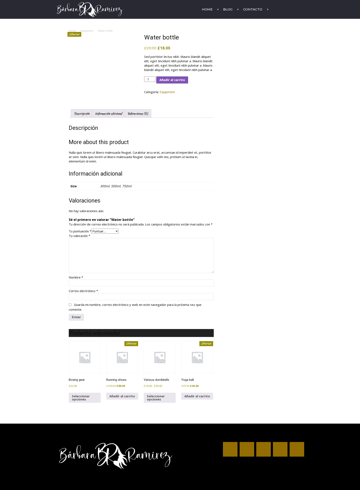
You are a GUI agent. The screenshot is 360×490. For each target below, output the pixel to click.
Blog (227, 9)
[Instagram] (281, 9)
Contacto (252, 9)
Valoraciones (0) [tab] (137, 113)
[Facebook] (273, 9)
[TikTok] (295, 9)
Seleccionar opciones (81, 397)
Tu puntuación (80, 231)
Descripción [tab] (82, 113)
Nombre (76, 277)
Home (207, 9)
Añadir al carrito (172, 80)
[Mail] (288, 9)
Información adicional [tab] (108, 113)
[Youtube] (302, 9)
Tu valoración (79, 236)
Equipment (87, 31)
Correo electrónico (83, 291)
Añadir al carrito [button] (122, 396)
